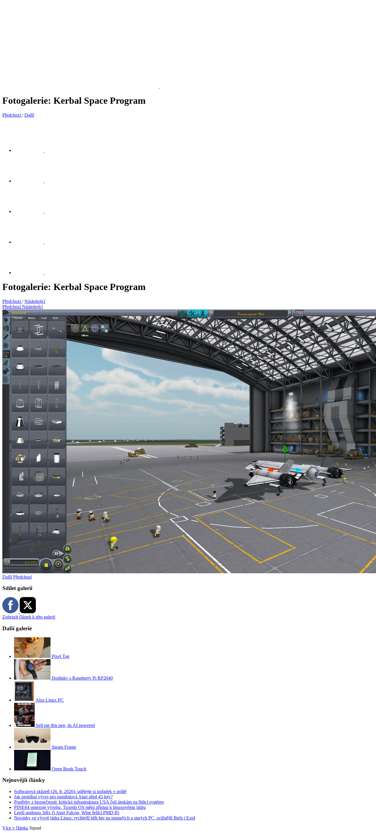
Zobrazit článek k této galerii (28, 616)
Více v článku (15, 827)
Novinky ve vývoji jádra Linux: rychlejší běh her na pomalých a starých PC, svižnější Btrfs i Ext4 (104, 817)
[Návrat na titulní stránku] (84, 86)
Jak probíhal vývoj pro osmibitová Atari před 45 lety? (63, 796)
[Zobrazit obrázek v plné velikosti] (32, 211)
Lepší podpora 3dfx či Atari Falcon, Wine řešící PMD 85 (66, 812)
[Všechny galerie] (32, 241)
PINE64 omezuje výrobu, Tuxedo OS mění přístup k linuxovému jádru (80, 807)
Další (7, 576)
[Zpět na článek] (32, 272)
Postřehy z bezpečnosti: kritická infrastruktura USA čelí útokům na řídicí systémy (89, 802)
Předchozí (22, 576)
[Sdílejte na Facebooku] (32, 180)
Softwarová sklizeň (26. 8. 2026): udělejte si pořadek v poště (70, 791)
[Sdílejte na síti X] (32, 150)
